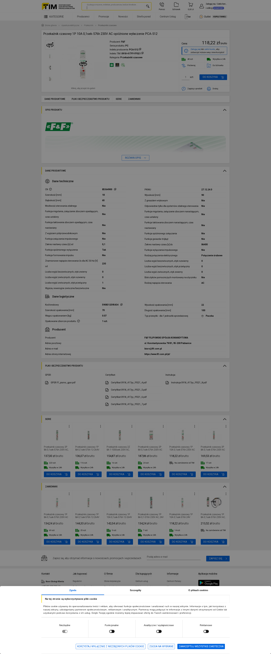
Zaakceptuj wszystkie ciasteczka (201, 646)
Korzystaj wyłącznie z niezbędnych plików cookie (110, 646)
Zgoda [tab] (72, 590)
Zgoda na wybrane (161, 646)
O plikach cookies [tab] (198, 590)
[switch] (111, 631)
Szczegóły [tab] (135, 590)
